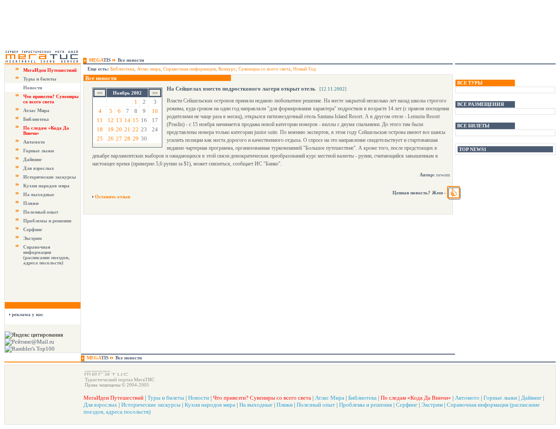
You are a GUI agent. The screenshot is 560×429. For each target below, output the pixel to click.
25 (100, 138)
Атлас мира (149, 68)
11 (100, 120)
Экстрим (32, 238)
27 (119, 138)
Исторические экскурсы (49, 176)
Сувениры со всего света (264, 68)
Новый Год (304, 68)
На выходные (38, 194)
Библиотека (36, 119)
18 (100, 129)
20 (119, 129)
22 (136, 129)
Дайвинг (32, 159)
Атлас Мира (36, 110)
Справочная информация (189, 68)
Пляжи (30, 203)
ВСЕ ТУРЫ (470, 82)
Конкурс (227, 68)
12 (111, 120)
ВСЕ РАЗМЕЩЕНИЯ (480, 104)
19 (111, 129)
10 (155, 111)
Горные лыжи (38, 150)
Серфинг (32, 229)
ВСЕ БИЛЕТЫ (473, 125)
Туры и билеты (39, 78)
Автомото (34, 141)
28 (127, 138)
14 (127, 120)
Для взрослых (38, 168)
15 (136, 120)
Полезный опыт (40, 211)
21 (127, 129)
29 (136, 138)
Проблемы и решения (47, 220)
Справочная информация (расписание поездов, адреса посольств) (46, 254)
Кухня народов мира (46, 185)
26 (111, 138)
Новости (32, 87)
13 (119, 120)
